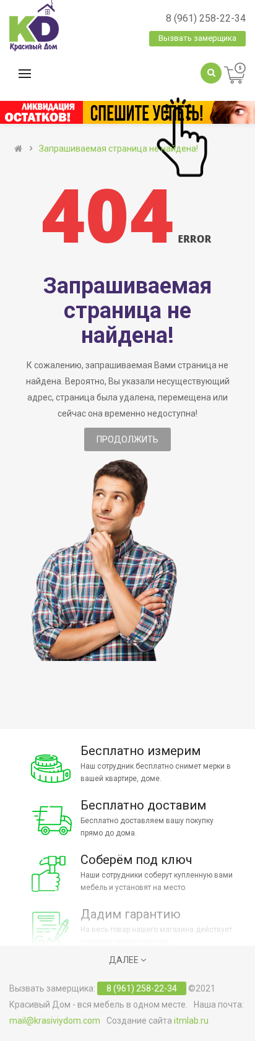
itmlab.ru (191, 1021)
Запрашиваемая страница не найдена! (118, 148)
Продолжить (127, 439)
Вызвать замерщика (197, 38)
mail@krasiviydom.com (54, 1021)
